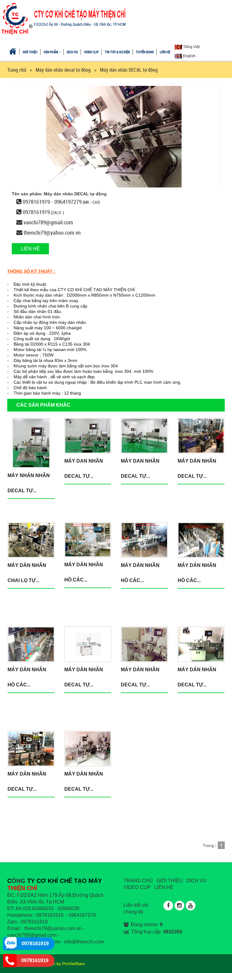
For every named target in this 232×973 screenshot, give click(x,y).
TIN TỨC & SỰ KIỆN (117, 52)
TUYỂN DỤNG (145, 52)
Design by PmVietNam (63, 963)
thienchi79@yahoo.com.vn (52, 232)
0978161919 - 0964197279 (52, 201)
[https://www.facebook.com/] (168, 905)
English (188, 56)
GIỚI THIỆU (30, 52)
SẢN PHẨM (51, 52)
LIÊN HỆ (165, 52)
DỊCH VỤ (72, 52)
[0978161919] (10, 943)
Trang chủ (16, 70)
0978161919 (36, 212)
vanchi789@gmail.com (48, 222)
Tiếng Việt (191, 47)
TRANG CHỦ (138, 880)
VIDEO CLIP (91, 52)
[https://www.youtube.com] (190, 905)
